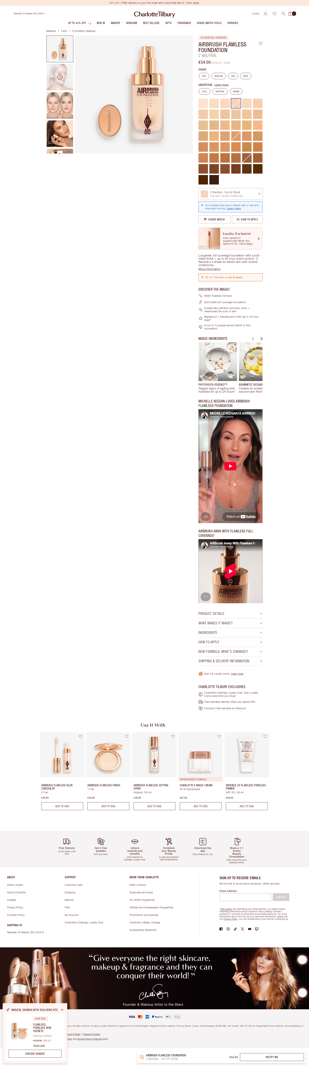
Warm (236, 91)
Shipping (70, 892)
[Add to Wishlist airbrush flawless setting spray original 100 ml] (172, 736)
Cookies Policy (15, 914)
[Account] (265, 13)
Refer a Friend (138, 884)
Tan (233, 76)
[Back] (252, 338)
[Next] (261, 338)
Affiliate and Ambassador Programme (151, 907)
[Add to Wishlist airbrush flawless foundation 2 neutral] (260, 43)
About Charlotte (16, 892)
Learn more (222, 84)
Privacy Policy (15, 907)
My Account (72, 914)
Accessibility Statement (143, 929)
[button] (283, 13)
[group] (217, 367)
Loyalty (255, 13)
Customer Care (73, 884)
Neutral (220, 91)
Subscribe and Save (141, 892)
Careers (11, 899)
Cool (204, 91)
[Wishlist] (274, 13)
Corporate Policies (71, 1034)
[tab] (59, 48)
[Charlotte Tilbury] (154, 13)
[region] (35, 1033)
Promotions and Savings (144, 914)
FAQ (67, 907)
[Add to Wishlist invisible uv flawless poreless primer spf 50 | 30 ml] (265, 736)
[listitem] (80, 24)
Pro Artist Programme (142, 899)
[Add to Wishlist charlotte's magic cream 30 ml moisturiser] (219, 736)
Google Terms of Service (89, 1039)
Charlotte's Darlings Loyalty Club (84, 922)
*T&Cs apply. (226, 909)
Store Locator (15, 884)
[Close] (62, 1010)
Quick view (39, 1045)
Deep (245, 76)
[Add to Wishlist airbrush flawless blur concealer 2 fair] (80, 736)
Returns (69, 899)
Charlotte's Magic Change (145, 922)
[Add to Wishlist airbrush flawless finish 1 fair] (126, 736)
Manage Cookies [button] (92, 1034)
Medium (218, 76)
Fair (204, 76)
